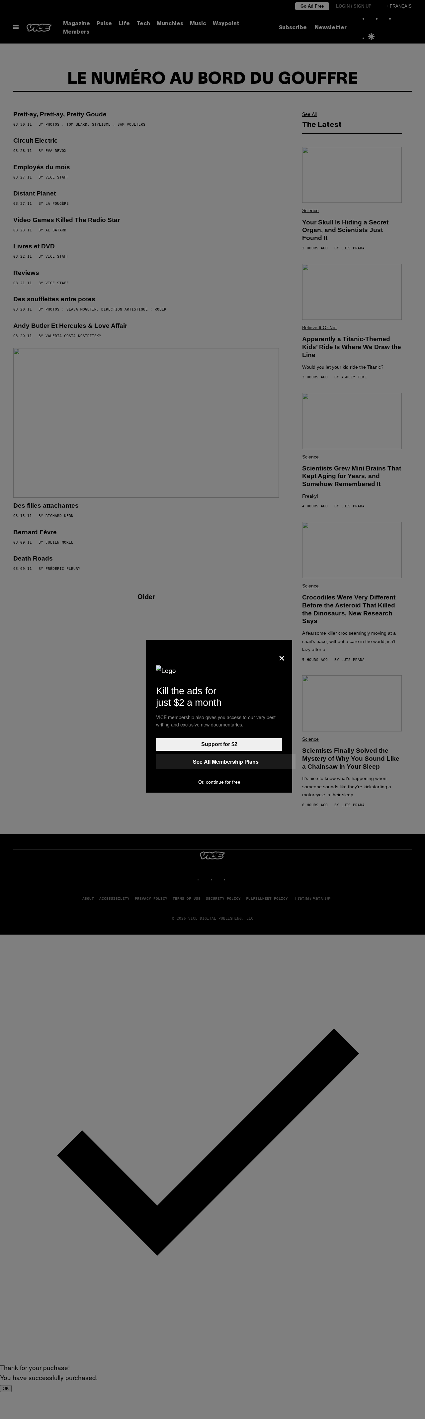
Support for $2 (219, 744)
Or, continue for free (219, 782)
